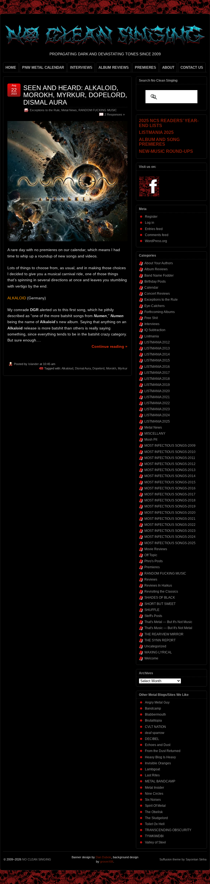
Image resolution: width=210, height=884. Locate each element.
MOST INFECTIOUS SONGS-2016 (170, 488)
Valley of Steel (155, 842)
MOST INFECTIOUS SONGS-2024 (170, 537)
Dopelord (98, 368)
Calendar (151, 287)
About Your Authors (158, 263)
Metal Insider (154, 788)
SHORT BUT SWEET (160, 604)
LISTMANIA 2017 (157, 373)
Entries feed (154, 229)
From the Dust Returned (162, 751)
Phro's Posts (153, 561)
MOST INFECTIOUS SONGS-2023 (170, 531)
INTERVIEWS (81, 67)
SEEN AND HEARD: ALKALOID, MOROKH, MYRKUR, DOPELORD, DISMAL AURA (75, 95)
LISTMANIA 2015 (157, 360)
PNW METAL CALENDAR (43, 67)
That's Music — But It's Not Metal (168, 628)
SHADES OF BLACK (159, 597)
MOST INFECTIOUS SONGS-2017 (170, 494)
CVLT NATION (155, 727)
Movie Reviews (155, 549)
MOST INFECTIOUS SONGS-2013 (170, 470)
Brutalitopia (153, 720)
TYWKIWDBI (154, 836)
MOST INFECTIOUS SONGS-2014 (170, 476)
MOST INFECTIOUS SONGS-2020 (170, 513)
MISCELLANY (154, 433)
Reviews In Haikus (158, 585)
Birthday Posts (155, 281)
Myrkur (122, 368)
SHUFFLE (151, 610)
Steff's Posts (153, 616)
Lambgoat (152, 769)
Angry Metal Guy (157, 702)
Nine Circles (154, 794)
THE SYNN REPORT (160, 640)
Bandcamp (153, 708)
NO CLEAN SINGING (36, 859)
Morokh (111, 368)
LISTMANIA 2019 (157, 385)
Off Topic (150, 555)
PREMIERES (145, 67)
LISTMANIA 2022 (157, 403)
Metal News (69, 110)
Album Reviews (156, 269)
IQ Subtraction (154, 330)
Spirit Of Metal (155, 806)
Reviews (150, 579)
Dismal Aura (83, 368)
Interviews (151, 324)
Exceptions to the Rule (45, 110)
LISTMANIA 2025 (157, 421)
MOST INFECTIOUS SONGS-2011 (169, 458)
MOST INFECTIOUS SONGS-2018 (170, 500)
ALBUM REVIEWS (113, 67)
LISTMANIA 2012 (157, 342)
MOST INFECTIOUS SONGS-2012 (170, 464)
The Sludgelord (156, 818)
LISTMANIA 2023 (157, 409)
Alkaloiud (67, 368)
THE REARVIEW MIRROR (163, 634)
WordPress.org (156, 241)
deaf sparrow (154, 733)
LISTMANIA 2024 (157, 415)
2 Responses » (114, 114)
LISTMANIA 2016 (157, 367)
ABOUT (168, 67)
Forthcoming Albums (159, 312)
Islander (33, 364)
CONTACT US (191, 67)
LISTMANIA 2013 (157, 348)
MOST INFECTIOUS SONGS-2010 (170, 452)
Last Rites (152, 775)
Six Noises (153, 800)
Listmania (151, 336)
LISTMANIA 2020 (157, 391)
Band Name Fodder (159, 275)
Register (151, 217)
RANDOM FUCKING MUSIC (97, 110)
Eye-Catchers (154, 306)
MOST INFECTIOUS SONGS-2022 (170, 525)
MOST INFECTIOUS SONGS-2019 (170, 506)
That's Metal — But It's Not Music (168, 622)
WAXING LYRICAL (158, 652)
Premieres (152, 567)
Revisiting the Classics (161, 591)
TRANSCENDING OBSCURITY (168, 830)
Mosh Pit (150, 439)
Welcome (151, 658)
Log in (149, 223)
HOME (10, 67)
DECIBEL (152, 739)
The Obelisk (154, 812)
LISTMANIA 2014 (157, 354)
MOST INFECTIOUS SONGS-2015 (170, 482)
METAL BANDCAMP (160, 781)
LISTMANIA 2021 (157, 397)
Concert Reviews (157, 293)
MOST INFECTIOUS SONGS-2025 (170, 543)
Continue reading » (109, 346)
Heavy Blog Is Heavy (160, 757)
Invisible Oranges (158, 763)
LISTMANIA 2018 (157, 379)
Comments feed (156, 235)
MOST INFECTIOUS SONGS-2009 (170, 445)
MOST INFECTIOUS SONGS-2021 (170, 519)
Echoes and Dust (157, 745)
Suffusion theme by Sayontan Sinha (182, 859)
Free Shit (151, 318)
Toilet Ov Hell (155, 824)
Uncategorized (155, 646)
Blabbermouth (155, 714)
